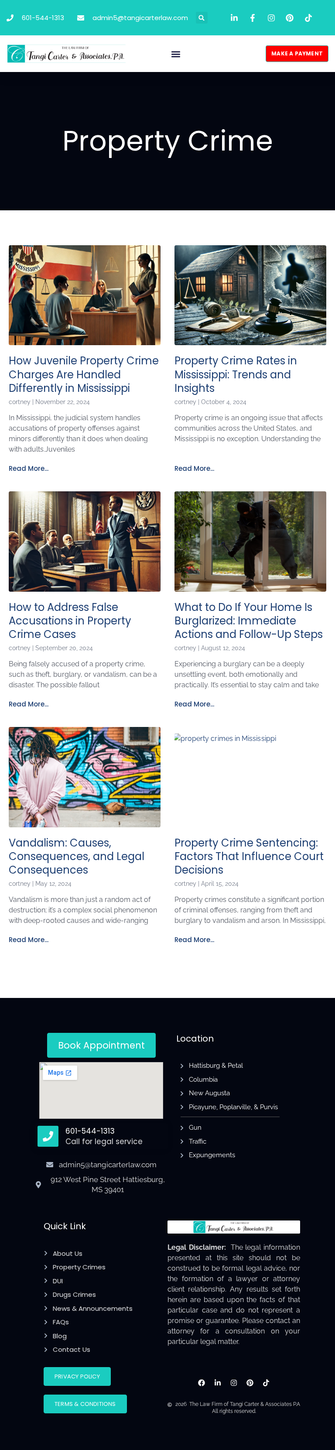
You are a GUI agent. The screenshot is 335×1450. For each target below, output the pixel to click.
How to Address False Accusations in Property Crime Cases (70, 620)
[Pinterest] (249, 1383)
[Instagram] (234, 1383)
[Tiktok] (266, 1383)
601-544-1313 (90, 1131)
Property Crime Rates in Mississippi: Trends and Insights (235, 374)
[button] (202, 18)
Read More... (28, 468)
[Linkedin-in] (218, 1383)
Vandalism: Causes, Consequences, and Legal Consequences (76, 856)
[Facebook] (201, 1383)
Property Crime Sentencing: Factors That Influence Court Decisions (249, 856)
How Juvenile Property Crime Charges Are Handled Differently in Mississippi (84, 374)
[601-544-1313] (48, 1136)
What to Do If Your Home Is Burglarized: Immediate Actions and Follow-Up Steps (248, 620)
